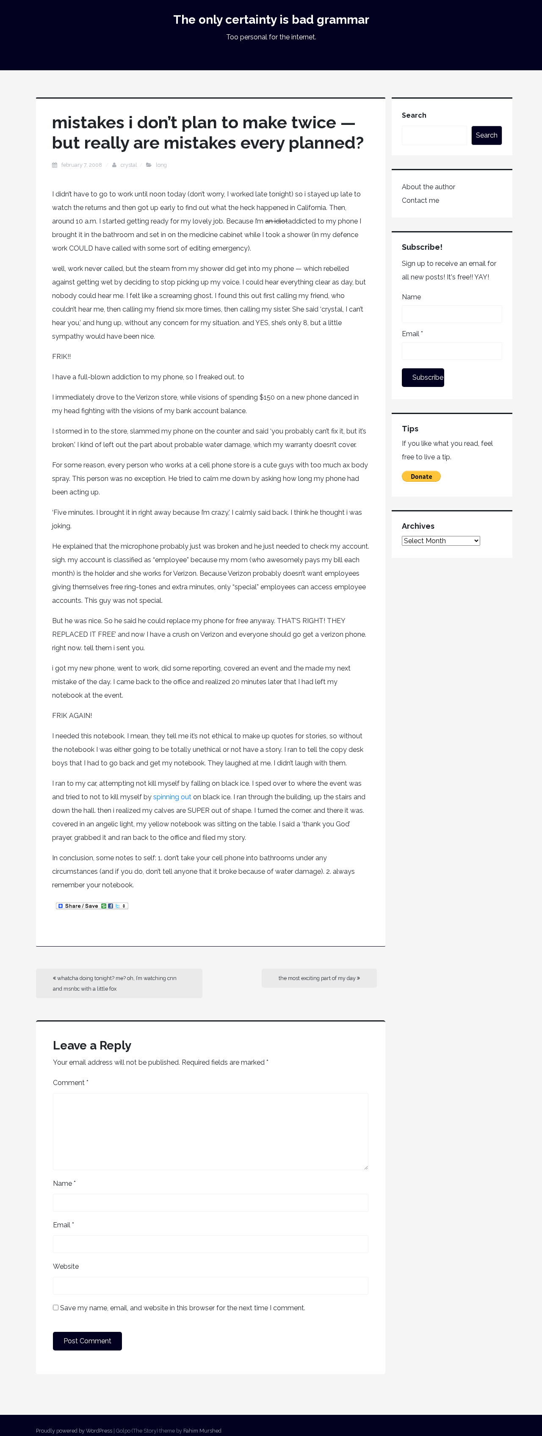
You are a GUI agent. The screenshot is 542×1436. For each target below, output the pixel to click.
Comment (70, 1083)
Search (414, 115)
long (161, 165)
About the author (428, 187)
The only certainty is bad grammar (271, 20)
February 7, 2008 (82, 165)
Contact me (420, 200)
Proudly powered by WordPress (74, 1431)
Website (66, 1266)
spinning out (172, 797)
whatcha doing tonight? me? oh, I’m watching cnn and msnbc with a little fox (115, 983)
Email (63, 1225)
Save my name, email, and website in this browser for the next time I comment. (182, 1308)
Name (64, 1183)
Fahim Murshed (202, 1431)
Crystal (129, 165)
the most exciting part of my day (318, 978)
